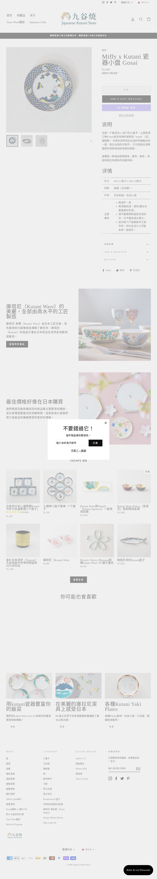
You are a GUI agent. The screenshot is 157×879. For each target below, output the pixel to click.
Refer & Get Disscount (138, 870)
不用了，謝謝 (78, 450)
